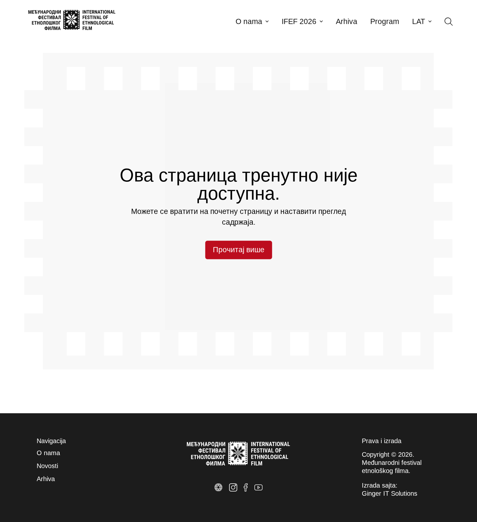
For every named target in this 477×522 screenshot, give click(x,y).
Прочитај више (238, 250)
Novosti (47, 465)
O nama (249, 22)
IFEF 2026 (299, 22)
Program (384, 22)
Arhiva (346, 22)
